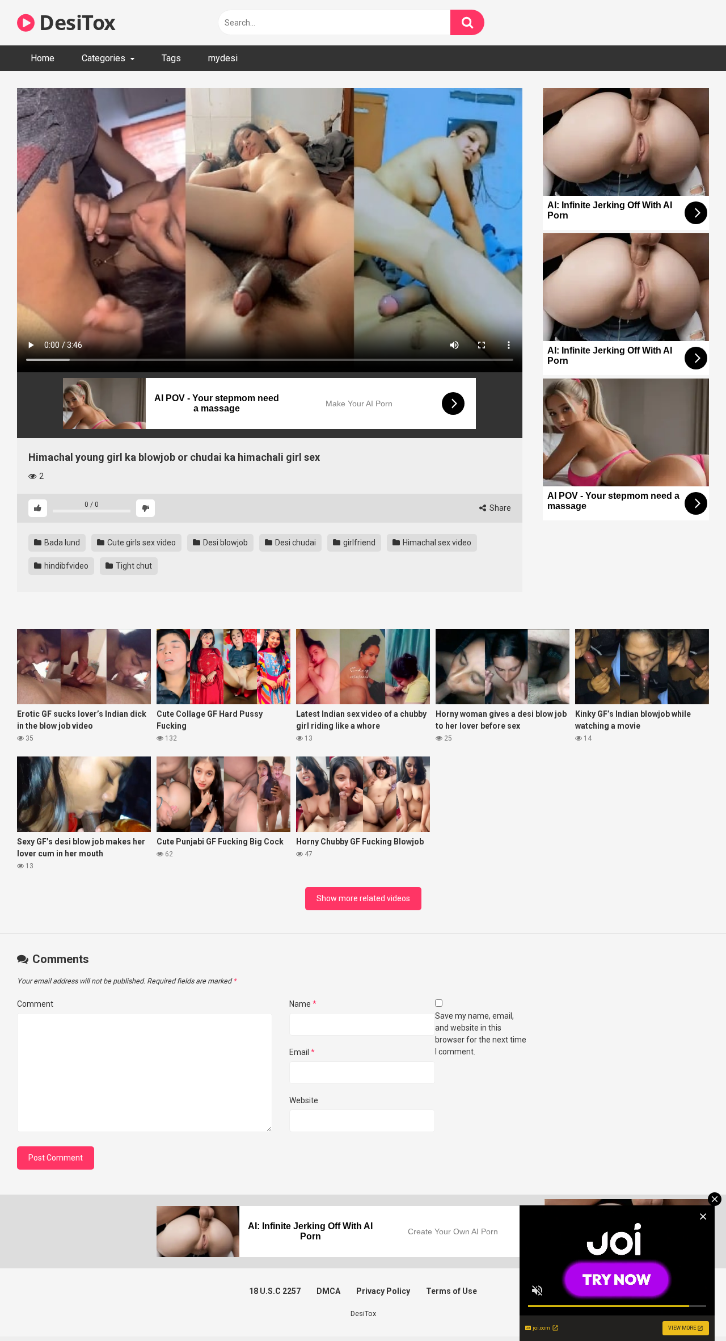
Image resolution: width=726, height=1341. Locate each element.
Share (499, 507)
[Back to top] (688, 1306)
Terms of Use (451, 1291)
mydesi (223, 58)
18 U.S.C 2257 (275, 1291)
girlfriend (358, 542)
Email (302, 1052)
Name (302, 1003)
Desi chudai (294, 542)
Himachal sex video (436, 542)
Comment (35, 1003)
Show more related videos (363, 898)
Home (42, 58)
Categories (103, 58)
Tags (171, 58)
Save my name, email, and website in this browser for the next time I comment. (480, 1033)
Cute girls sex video (140, 542)
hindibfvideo (65, 565)
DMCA (328, 1291)
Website (303, 1100)
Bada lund (61, 542)
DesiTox (75, 22)
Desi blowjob (224, 542)
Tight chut (133, 565)
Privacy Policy (383, 1291)
